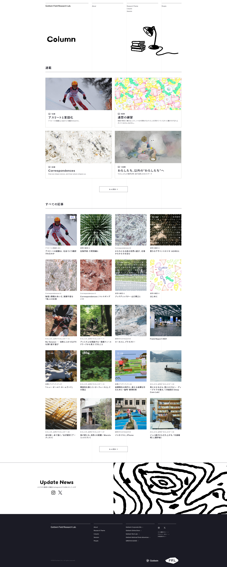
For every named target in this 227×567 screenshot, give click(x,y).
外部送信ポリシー (162, 536)
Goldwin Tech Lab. (132, 534)
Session (129, 11)
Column (129, 9)
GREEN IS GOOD (131, 541)
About (94, 6)
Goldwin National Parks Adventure (137, 537)
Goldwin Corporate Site (134, 527)
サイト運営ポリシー (162, 532)
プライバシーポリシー (163, 534)
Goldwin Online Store (133, 530)
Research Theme (132, 6)
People (164, 6)
